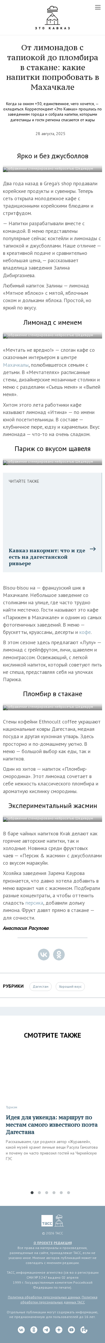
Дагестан (40, 986)
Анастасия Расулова (26, 928)
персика (34, 902)
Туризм (11, 1107)
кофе (85, 632)
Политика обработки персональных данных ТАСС (58, 1299)
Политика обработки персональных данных (44, 1297)
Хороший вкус (70, 986)
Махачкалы (16, 364)
